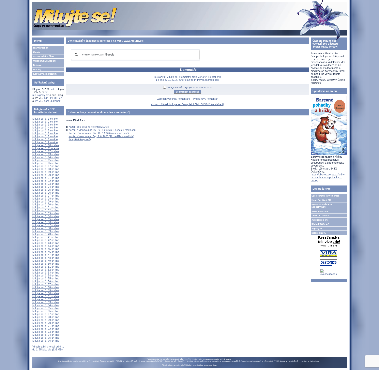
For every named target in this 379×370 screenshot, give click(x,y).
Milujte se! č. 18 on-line (45, 169)
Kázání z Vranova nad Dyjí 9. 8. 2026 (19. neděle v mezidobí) (101, 136)
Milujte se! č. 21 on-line (45, 177)
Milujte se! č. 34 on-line (45, 216)
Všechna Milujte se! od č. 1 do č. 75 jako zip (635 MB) (48, 348)
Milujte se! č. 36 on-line (45, 222)
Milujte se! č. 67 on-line (45, 314)
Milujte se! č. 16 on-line (45, 163)
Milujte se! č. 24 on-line (45, 186)
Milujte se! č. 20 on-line (45, 174)
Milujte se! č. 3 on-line (45, 124)
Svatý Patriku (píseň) (80, 139)
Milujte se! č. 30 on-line (45, 204)
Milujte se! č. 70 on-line (45, 322)
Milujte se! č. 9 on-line (45, 142)
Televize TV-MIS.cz (320, 215)
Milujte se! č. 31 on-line (45, 207)
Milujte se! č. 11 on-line (45, 148)
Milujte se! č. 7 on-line (45, 136)
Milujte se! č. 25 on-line (45, 189)
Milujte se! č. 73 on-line (45, 331)
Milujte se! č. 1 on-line (45, 118)
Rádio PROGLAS (320, 224)
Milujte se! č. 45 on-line (45, 248)
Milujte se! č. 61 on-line (45, 296)
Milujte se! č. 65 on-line (45, 308)
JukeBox (56, 100)
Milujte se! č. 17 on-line (45, 166)
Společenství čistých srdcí (325, 196)
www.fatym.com (319, 211)
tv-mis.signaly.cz (40, 93)
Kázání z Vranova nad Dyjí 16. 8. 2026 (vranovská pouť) (99, 133)
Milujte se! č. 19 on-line (45, 171)
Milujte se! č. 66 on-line (45, 311)
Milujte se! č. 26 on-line (45, 192)
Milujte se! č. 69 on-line (45, 319)
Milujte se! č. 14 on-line (45, 157)
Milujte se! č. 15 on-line (45, 160)
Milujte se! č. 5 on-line (45, 130)
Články (36, 52)
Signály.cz (316, 228)
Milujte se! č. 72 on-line (45, 328)
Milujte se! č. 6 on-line (45, 133)
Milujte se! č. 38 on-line (45, 228)
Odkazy (37, 69)
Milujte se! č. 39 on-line (45, 231)
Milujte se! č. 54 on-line (45, 275)
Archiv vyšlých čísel (43, 56)
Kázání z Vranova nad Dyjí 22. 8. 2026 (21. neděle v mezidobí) (102, 130)
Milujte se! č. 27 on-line (45, 195)
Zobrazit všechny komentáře (173, 98)
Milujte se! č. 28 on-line (45, 198)
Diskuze (37, 65)
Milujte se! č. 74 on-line (45, 334)
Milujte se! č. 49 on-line (45, 260)
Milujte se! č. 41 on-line (45, 237)
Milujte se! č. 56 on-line (45, 281)
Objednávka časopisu (44, 61)
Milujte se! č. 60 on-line (45, 293)
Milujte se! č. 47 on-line (45, 254)
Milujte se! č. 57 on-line (45, 284)
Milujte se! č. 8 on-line (45, 139)
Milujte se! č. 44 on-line (45, 245)
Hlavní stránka (40, 48)
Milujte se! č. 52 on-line (45, 269)
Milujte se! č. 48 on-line (45, 257)
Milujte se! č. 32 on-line (45, 210)
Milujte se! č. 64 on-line (45, 305)
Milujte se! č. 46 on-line (45, 251)
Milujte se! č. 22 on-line (45, 180)
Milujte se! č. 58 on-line (45, 287)
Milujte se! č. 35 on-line (45, 219)
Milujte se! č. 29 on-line (45, 201)
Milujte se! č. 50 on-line (45, 263)
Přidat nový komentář (205, 98)
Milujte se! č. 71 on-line (45, 325)
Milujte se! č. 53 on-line (45, 272)
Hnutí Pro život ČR (321, 200)
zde (53, 89)
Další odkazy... (318, 233)
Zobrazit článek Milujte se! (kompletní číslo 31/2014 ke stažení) (187, 104)
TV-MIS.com (42, 100)
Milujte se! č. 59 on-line (45, 290)
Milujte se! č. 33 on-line (45, 213)
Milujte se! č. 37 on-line (45, 225)
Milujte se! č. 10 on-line (45, 145)
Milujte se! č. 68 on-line (45, 317)
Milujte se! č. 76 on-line (45, 340)
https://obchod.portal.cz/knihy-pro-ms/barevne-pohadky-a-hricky (328, 177)
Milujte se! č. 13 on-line (45, 154)
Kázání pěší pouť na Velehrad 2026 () (89, 127)
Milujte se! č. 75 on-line (45, 337)
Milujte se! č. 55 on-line (45, 278)
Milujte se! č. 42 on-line (45, 240)
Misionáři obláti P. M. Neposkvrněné (322, 205)
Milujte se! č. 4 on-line (45, 127)
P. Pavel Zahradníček (206, 79)
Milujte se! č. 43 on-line (45, 243)
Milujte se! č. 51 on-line (45, 266)
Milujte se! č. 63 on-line (45, 302)
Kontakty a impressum (45, 74)
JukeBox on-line (319, 220)
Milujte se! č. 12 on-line (45, 151)
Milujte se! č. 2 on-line (45, 121)
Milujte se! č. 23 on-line (45, 183)
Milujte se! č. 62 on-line (45, 299)
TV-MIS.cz (56, 97)
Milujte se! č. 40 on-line (45, 234)
